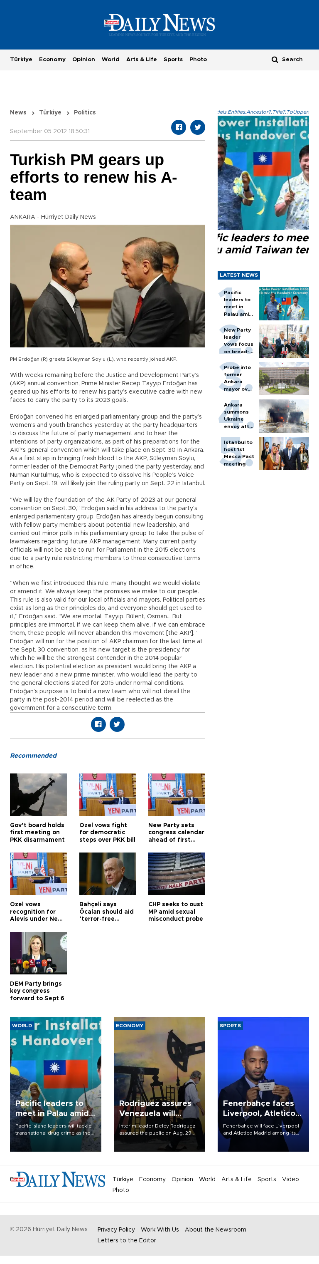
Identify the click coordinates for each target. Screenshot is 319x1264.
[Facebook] (178, 127)
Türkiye (21, 59)
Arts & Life (141, 59)
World (111, 59)
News (18, 113)
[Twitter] (197, 127)
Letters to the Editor (127, 1241)
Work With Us (160, 1230)
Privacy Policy (116, 1230)
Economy (52, 59)
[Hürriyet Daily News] (160, 24)
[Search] (275, 59)
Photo (198, 59)
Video (290, 1179)
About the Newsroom (215, 1230)
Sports (173, 59)
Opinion (83, 59)
